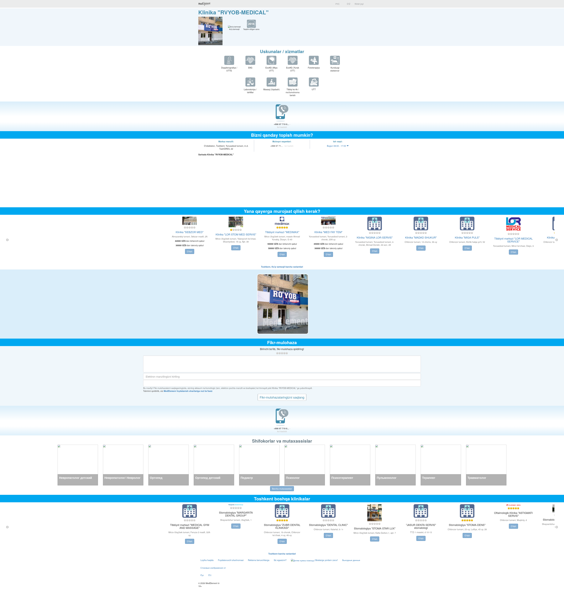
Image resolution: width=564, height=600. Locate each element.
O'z (209, 575)
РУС (337, 3)
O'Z (348, 3)
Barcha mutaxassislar (282, 488)
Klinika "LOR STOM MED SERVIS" (236, 234)
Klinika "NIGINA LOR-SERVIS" (375, 237)
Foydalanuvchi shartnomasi (231, 560)
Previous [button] (7, 240)
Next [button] (556, 240)
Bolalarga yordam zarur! (326, 560)
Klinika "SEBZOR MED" (189, 232)
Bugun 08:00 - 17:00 (337, 145)
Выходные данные (351, 560)
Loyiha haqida (207, 560)
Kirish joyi (359, 3)
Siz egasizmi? (280, 560)
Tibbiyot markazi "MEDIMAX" (282, 232)
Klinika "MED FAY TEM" (328, 232)
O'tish (189, 251)
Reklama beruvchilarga (258, 560)
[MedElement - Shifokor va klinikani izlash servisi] (204, 3)
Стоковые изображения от (213, 567)
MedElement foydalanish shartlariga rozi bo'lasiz (188, 390)
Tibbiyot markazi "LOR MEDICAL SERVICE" (513, 239)
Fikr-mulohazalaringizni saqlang (282, 397)
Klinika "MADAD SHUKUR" (421, 237)
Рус (202, 575)
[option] (282, 240)
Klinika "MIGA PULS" (467, 237)
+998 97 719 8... (282, 126)
